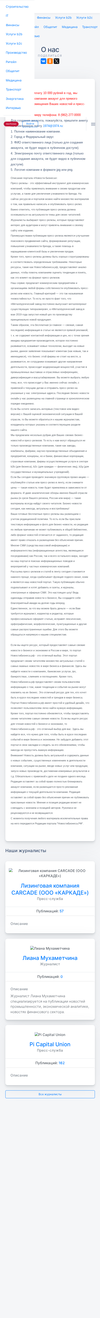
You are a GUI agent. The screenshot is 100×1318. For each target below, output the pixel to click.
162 (62, 1061)
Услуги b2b (13, 32)
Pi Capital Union (50, 1042)
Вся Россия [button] (10, 117)
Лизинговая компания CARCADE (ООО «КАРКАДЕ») (50, 887)
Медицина (13, 75)
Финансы (12, 23)
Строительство (16, 6)
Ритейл (10, 58)
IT (7, 15)
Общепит (12, 66)
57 (62, 909)
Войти (28, 116)
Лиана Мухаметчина (50, 956)
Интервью (13, 101)
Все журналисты (50, 1092)
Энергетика (14, 92)
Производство (16, 49)
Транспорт (13, 84)
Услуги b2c (13, 40)
